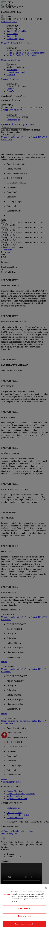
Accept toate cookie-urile (24, 924)
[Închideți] (46, 888)
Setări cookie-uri (24, 908)
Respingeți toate (24, 916)
